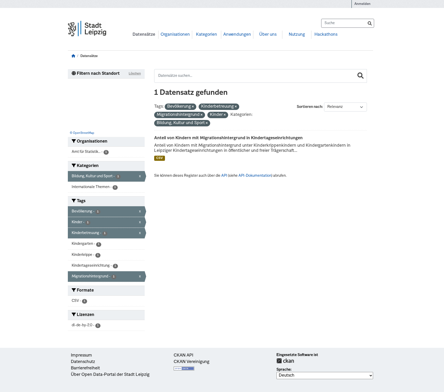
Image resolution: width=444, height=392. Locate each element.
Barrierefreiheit (85, 368)
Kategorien (206, 35)
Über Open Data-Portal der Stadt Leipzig (110, 375)
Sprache (283, 369)
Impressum (81, 355)
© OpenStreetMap (82, 133)
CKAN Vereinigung (191, 362)
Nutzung (297, 35)
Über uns (267, 35)
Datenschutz (83, 362)
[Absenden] (369, 23)
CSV (159, 158)
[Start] (73, 56)
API (224, 176)
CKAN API (183, 355)
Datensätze (144, 35)
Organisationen (175, 35)
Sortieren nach (309, 107)
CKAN (285, 360)
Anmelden (362, 4)
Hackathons (325, 35)
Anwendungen (237, 35)
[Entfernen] (193, 107)
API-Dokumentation (254, 176)
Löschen (135, 73)
